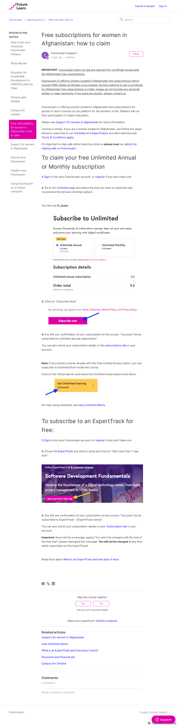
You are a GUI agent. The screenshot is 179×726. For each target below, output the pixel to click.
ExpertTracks (100, 133)
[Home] (18, 6)
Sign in (48, 176)
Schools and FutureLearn (18, 159)
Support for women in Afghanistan (22, 146)
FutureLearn (15, 19)
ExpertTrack (65, 451)
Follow (136, 53)
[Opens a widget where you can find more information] (163, 720)
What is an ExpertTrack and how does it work (91, 559)
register (100, 176)
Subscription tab (116, 526)
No (101, 603)
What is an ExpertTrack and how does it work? (70, 650)
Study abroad (19, 63)
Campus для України (18, 99)
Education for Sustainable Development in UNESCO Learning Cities (22, 80)
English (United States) (154, 712)
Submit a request (145, 6)
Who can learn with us (61, 19)
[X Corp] (48, 583)
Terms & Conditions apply (57, 137)
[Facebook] (43, 583)
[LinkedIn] (53, 583)
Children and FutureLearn (18, 172)
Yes (83, 603)
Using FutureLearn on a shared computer (22, 187)
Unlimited (80, 133)
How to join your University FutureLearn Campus (20, 48)
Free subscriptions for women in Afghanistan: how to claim (22, 129)
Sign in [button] (163, 6)
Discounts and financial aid (58, 657)
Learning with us (36, 19)
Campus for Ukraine (18, 112)
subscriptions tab (115, 345)
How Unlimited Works (91, 405)
